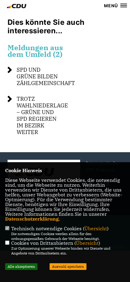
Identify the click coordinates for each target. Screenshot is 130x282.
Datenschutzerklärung (32, 219)
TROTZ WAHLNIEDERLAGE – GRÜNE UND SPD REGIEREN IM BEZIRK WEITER (42, 115)
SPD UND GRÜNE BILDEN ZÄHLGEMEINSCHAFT (46, 76)
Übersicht (95, 228)
